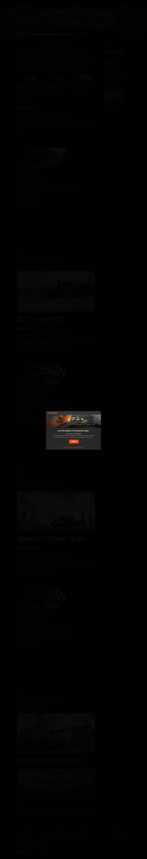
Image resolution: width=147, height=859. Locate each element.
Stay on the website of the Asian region (73, 447)
